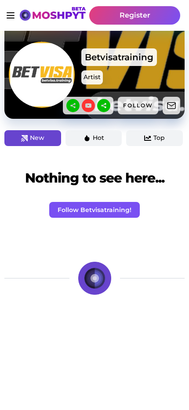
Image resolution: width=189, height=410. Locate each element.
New (37, 138)
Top (159, 138)
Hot (98, 138)
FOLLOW (138, 105)
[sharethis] (73, 105)
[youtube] (88, 105)
